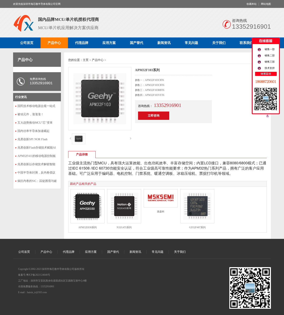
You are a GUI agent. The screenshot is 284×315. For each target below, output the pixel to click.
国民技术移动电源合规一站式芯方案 (36, 106)
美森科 (160, 211)
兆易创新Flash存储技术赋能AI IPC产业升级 (36, 148)
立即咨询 (153, 115)
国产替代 (136, 43)
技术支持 (270, 68)
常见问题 (191, 43)
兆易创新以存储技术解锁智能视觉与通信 (36, 165)
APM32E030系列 (87, 227)
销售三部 (270, 61)
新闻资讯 (164, 43)
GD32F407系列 (197, 227)
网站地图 (266, 3)
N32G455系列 (124, 227)
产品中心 (54, 43)
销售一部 (270, 49)
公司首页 (26, 43)
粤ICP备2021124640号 (38, 274)
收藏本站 (252, 3)
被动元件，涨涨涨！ (30, 114)
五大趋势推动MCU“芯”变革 (35, 122)
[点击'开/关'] (266, 42)
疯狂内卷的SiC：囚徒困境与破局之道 (37, 181)
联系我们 (246, 43)
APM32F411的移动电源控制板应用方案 (36, 156)
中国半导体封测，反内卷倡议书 (36, 173)
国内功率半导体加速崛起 (33, 131)
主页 (86, 60)
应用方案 (109, 43)
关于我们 (219, 43)
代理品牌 (81, 43)
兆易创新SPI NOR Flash (32, 139)
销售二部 (270, 55)
